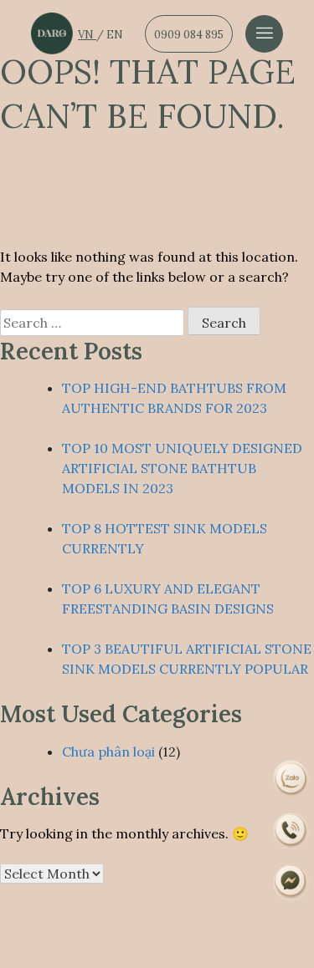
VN (87, 35)
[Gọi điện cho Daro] (290, 830)
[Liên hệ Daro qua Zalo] (290, 777)
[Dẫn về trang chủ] (52, 33)
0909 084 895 (189, 35)
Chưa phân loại (108, 751)
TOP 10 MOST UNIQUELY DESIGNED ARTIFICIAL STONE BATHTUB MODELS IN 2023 (182, 468)
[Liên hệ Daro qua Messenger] (290, 882)
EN (114, 35)
